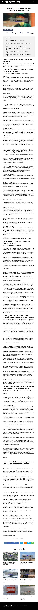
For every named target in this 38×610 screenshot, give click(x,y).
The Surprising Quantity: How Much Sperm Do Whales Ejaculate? (17, 42)
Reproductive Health (8, 29)
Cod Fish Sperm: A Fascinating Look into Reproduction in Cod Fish (10, 580)
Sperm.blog (22, 605)
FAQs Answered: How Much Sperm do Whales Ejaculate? (16, 46)
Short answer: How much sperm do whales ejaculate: (15, 40)
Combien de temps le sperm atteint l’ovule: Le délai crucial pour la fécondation (9, 563)
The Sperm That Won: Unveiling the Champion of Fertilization (26, 580)
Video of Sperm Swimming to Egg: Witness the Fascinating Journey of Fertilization (26, 597)
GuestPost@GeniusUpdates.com (8, 606)
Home (4, 5)
